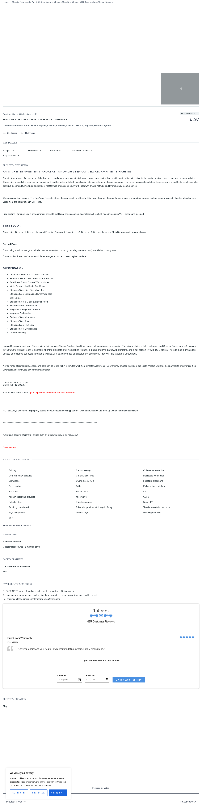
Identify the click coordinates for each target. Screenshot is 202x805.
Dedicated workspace (153, 475)
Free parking (15, 486)
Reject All (38, 792)
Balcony (13, 470)
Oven (146, 497)
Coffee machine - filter (153, 470)
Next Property (189, 801)
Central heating (83, 470)
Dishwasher (14, 481)
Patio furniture (15, 502)
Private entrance (84, 502)
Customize (19, 792)
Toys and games (17, 512)
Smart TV (148, 502)
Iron (145, 491)
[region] (38, 783)
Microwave (81, 497)
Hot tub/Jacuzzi (83, 491)
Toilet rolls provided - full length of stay (94, 507)
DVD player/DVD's (85, 481)
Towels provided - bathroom (156, 507)
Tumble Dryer (82, 512)
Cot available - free (85, 475)
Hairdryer (13, 491)
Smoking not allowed (19, 507)
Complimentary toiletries (20, 475)
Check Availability (129, 679)
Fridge (79, 486)
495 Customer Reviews (101, 621)
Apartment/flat (9, 114)
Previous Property (14, 801)
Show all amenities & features (17, 525)
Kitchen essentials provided (22, 497)
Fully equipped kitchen (154, 486)
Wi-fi (11, 518)
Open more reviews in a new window (101, 660)
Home (6, 2)
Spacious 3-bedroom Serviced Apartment (56, 392)
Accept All (57, 792)
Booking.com (9, 447)
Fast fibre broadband (153, 481)
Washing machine (151, 512)
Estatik (107, 788)
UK (35, 114)
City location (25, 114)
